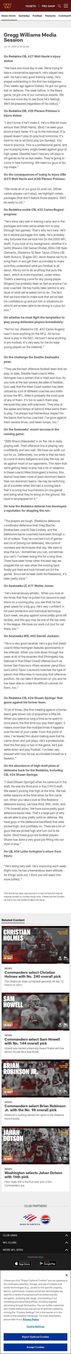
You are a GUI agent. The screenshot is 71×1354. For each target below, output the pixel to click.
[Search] (59, 5)
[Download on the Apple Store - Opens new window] (22, 1264)
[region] (35, 1312)
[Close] (67, 1275)
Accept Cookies (35, 1347)
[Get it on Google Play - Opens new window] (47, 1265)
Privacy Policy (31, 1319)
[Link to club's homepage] (7, 4)
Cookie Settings (35, 1326)
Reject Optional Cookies (35, 1336)
